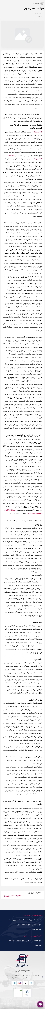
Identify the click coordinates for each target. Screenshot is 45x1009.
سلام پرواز (36, 3)
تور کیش (29, 941)
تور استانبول (36, 929)
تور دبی (17, 925)
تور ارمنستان (36, 925)
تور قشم (12, 941)
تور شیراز (38, 945)
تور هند (21, 920)
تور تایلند (29, 920)
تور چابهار (37, 941)
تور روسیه (12, 920)
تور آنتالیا (37, 920)
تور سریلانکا (26, 925)
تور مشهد (20, 941)
